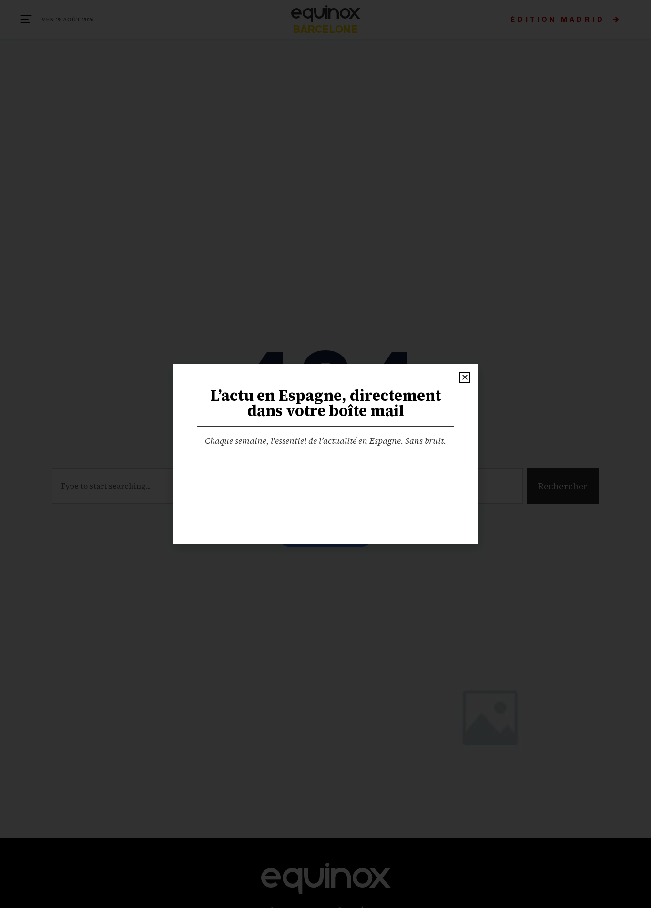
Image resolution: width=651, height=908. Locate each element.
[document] (325, 454)
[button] (464, 377)
